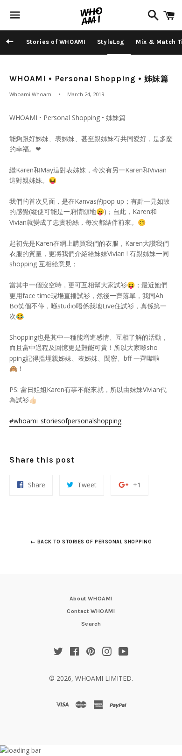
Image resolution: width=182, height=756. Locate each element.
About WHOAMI (91, 598)
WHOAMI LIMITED (103, 678)
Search (91, 623)
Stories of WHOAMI (56, 41)
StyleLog (111, 41)
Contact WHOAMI (91, 611)
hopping (65, 420)
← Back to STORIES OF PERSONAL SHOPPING (91, 542)
